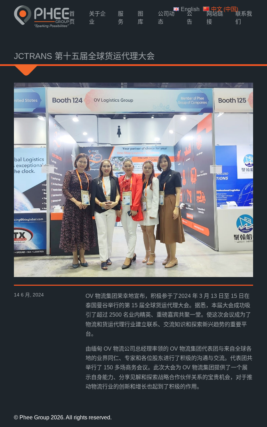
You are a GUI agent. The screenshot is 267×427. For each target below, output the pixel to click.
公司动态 (166, 18)
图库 (140, 18)
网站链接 (215, 18)
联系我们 (243, 18)
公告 (189, 18)
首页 (72, 18)
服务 (120, 18)
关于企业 (97, 18)
